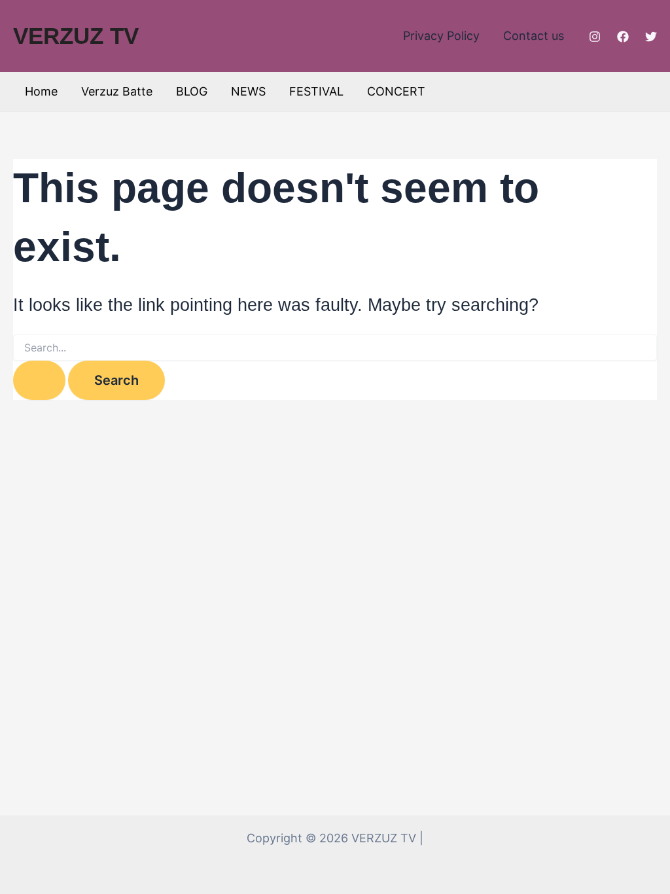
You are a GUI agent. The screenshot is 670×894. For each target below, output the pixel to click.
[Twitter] (651, 37)
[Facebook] (623, 37)
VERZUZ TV (76, 35)
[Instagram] (595, 37)
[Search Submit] (39, 380)
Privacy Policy (441, 36)
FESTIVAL (316, 91)
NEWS (248, 91)
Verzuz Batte (116, 91)
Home (41, 91)
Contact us (533, 36)
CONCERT (396, 91)
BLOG (191, 91)
